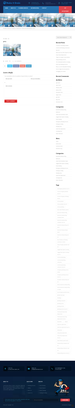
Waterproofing (35, 8)
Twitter (10, 65)
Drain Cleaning (59, 119)
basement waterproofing (61, 109)
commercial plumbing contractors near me (61, 266)
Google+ (23, 65)
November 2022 (59, 92)
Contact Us (30, 392)
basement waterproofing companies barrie (62, 216)
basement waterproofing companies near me (62, 221)
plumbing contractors (61, 300)
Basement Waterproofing (62, 212)
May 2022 (58, 99)
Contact (44, 8)
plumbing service (60, 303)
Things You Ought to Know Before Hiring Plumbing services (63, 58)
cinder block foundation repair (62, 114)
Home (6, 8)
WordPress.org (59, 148)
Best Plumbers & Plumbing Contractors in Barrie (62, 240)
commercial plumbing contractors (61, 261)
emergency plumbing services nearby (62, 271)
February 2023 (59, 87)
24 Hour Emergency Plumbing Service (63, 197)
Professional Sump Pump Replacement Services (62, 317)
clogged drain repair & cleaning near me (63, 253)
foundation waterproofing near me (63, 280)
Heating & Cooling (59, 124)
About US (13, 8)
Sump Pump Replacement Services (62, 336)
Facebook (16, 65)
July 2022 (58, 97)
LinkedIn (29, 65)
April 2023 (58, 82)
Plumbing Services (23, 8)
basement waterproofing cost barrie (63, 226)
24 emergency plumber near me (63, 188)
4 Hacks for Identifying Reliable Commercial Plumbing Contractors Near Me (63, 48)
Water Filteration (59, 133)
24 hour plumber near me (62, 204)
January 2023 (58, 90)
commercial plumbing (61, 257)
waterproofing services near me (63, 353)
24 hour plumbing (60, 206)
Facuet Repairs (42, 388)
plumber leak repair (61, 295)
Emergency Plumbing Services (62, 121)
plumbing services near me (62, 309)
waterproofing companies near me (63, 344)
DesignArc (70, 404)
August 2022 (58, 94)
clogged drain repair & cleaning (62, 116)
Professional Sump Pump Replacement (62, 313)
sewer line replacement (60, 128)
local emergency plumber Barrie (63, 292)
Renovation (59, 321)
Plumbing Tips (59, 126)
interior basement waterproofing (63, 284)
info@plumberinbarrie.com (50, 3)
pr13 (4, 41)
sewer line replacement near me (63, 327)
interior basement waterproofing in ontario (63, 288)
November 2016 (59, 102)
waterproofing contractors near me (63, 349)
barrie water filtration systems (63, 209)
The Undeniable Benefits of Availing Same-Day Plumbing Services (63, 63)
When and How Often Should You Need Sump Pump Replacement (64, 53)
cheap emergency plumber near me (63, 245)
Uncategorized (59, 131)
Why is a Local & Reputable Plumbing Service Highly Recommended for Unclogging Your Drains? (63, 69)
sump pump (59, 330)
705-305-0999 (48, 2)
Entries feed (58, 143)
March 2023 (58, 85)
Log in (57, 141)
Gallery (29, 388)
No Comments (18, 61)
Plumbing (59, 297)
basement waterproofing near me (63, 236)
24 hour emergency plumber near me (62, 192)
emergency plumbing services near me (62, 275)
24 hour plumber (60, 201)
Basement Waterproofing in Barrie (62, 231)
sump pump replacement (62, 332)
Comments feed (59, 146)
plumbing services (60, 306)
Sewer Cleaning (42, 390)
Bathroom (58, 112)
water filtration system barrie (62, 340)
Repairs (66, 321)
